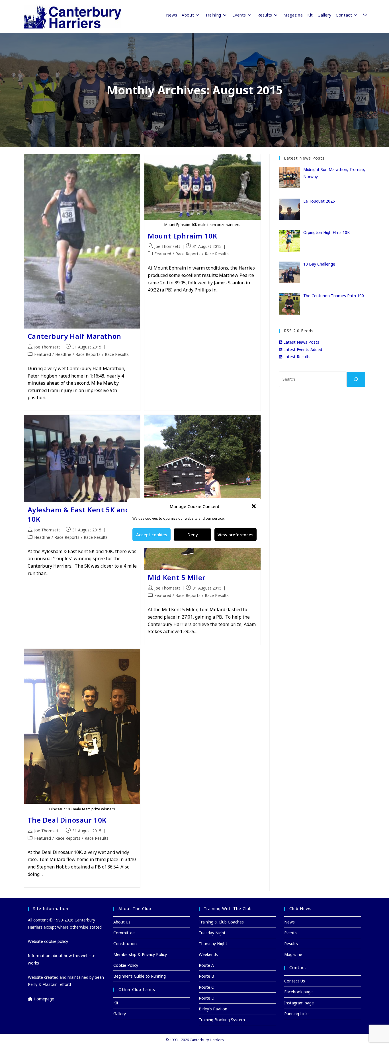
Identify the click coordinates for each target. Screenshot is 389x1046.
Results (291, 943)
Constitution (125, 943)
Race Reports (88, 354)
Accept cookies (151, 534)
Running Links (297, 1013)
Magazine (293, 954)
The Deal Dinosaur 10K (67, 820)
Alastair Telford (57, 984)
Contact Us (294, 981)
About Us (121, 922)
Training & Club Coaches (221, 922)
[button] (254, 506)
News (289, 922)
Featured (42, 354)
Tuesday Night (212, 932)
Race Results (117, 354)
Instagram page (299, 1003)
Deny (192, 534)
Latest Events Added (302, 349)
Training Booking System (222, 1019)
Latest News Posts (300, 342)
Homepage (43, 999)
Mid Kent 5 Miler (177, 577)
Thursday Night (213, 943)
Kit (115, 1003)
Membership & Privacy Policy (140, 954)
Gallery (119, 1013)
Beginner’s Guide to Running (139, 976)
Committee (124, 932)
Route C (206, 987)
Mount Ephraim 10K (182, 235)
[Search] (356, 379)
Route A (206, 965)
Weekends (208, 954)
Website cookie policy (48, 941)
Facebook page (298, 991)
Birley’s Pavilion (213, 1009)
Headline (63, 354)
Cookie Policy (125, 965)
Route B (206, 976)
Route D (206, 998)
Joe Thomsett (47, 347)
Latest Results (296, 356)
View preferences (235, 534)
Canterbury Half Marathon (74, 336)
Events (290, 932)
